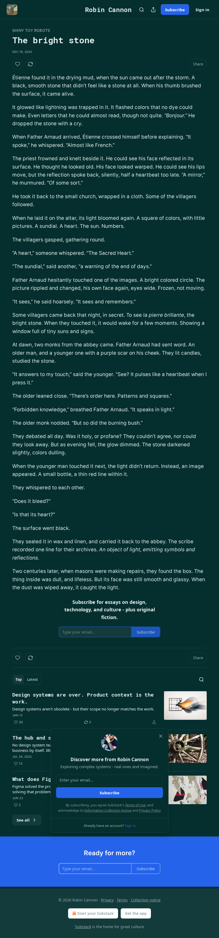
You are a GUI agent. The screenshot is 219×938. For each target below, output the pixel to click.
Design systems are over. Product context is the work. (83, 698)
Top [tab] (18, 679)
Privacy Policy (150, 810)
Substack (83, 926)
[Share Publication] (153, 9)
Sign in (202, 9)
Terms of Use (135, 805)
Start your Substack (95, 913)
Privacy (107, 899)
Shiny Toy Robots (31, 30)
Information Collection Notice (107, 810)
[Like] (17, 64)
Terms (122, 899)
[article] (109, 708)
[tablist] (26, 679)
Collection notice (146, 899)
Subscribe (175, 9)
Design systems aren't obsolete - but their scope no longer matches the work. (83, 709)
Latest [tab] (32, 679)
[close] (161, 736)
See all (23, 820)
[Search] (141, 9)
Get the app (136, 913)
